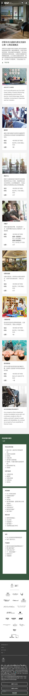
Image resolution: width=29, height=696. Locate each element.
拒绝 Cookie (14, 688)
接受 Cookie (14, 684)
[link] (3, 659)
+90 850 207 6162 (17, 140)
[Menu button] (2, 3)
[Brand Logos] (8, 594)
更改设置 (14, 693)
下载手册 (6, 62)
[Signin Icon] (26, 2)
